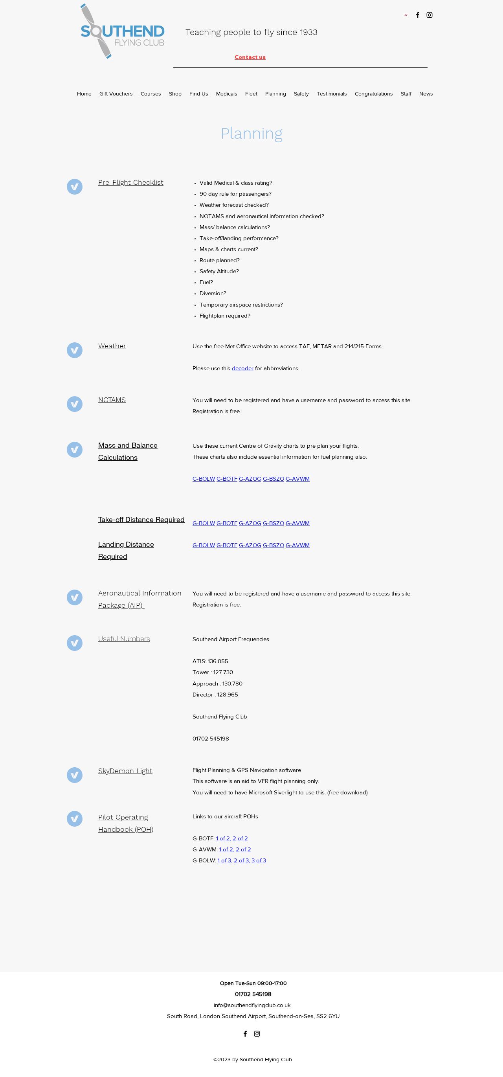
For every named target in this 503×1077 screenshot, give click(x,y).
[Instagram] (429, 15)
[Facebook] (418, 15)
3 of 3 (259, 860)
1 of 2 (223, 838)
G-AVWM (298, 478)
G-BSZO (273, 478)
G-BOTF (227, 478)
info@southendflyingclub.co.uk (252, 1005)
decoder (242, 368)
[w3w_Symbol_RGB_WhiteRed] (406, 15)
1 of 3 (224, 860)
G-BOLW (204, 478)
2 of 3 (241, 860)
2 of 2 (240, 838)
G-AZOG (250, 478)
